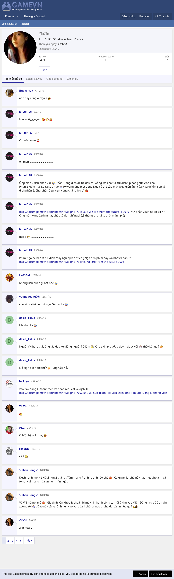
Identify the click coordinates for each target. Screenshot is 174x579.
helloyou (24, 381)
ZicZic (23, 406)
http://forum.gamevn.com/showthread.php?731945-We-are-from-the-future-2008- (72, 262)
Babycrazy (26, 90)
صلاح (22, 427)
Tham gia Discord (34, 16)
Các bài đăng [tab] (54, 79)
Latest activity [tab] (34, 79)
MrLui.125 (25, 112)
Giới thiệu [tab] (72, 79)
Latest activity (9, 23)
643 (42, 60)
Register (24, 23)
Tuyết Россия (75, 39)
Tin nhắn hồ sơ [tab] (13, 79)
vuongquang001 (29, 296)
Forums (9, 16)
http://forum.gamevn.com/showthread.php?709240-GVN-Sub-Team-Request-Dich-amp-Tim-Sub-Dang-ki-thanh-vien (93, 393)
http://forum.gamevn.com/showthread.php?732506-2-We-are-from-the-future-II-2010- (74, 212)
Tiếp (27, 540)
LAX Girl (24, 275)
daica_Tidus (27, 318)
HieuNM (24, 449)
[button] (17, 16)
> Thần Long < (28, 470)
